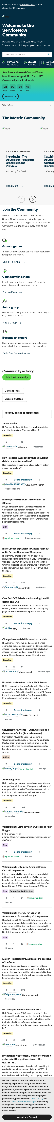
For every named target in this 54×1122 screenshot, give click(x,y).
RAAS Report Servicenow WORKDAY (22, 1009)
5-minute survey (27, 4)
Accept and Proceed (27, 1117)
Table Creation (10, 423)
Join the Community (17, 377)
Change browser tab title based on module (24, 639)
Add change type (11, 779)
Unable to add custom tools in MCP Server (24, 682)
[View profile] (9, 447)
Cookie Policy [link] (37, 1098)
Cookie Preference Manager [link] (23, 1101)
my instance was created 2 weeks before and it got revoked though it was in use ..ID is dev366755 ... (26, 1059)
